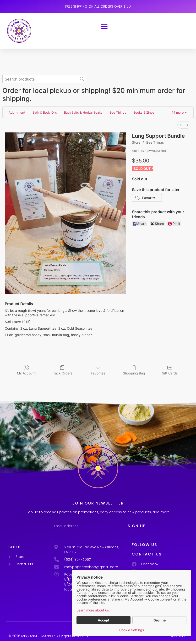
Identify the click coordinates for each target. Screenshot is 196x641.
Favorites (98, 373)
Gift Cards (170, 373)
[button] (104, 26)
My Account (26, 373)
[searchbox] (44, 79)
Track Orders (62, 373)
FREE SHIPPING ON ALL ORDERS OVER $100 (98, 6)
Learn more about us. (93, 610)
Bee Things (155, 142)
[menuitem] (181, 124)
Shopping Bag (134, 373)
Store (136, 142)
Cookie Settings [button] (131, 630)
